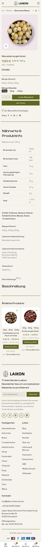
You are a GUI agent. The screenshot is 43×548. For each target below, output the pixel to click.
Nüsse (9, 10)
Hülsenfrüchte (8, 447)
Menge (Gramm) (9, 88)
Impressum (27, 455)
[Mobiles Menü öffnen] (3, 3)
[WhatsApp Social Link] (17, 115)
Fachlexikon (27, 433)
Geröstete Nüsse (22, 10)
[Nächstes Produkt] (38, 10)
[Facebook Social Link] (8, 115)
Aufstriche (6, 433)
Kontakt (25, 438)
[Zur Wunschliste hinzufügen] (17, 311)
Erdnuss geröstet (30, 331)
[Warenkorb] (38, 3)
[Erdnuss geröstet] (30, 316)
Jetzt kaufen (20, 103)
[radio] (4, 91)
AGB (24, 464)
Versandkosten (13, 354)
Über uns (26, 442)
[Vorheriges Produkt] (33, 10)
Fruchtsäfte (6, 456)
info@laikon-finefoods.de (13, 501)
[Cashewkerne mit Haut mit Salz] (11, 317)
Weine (4, 489)
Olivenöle (6, 466)
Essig (4, 470)
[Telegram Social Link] (20, 115)
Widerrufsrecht (28, 469)
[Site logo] (20, 3)
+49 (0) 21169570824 (11, 506)
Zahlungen (26, 473)
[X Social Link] (11, 115)
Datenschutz (27, 459)
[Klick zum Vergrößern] (6, 46)
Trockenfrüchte (8, 442)
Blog (24, 428)
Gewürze (5, 475)
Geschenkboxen (8, 428)
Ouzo (4, 484)
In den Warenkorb (25, 97)
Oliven (4, 461)
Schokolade (7, 480)
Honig (4, 452)
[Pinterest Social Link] (14, 115)
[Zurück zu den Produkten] (36, 10)
